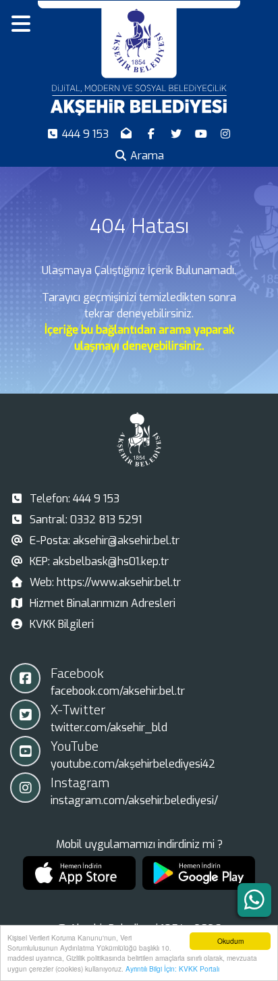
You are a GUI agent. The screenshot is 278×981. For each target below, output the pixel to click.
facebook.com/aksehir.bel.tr (118, 691)
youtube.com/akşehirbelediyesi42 (133, 764)
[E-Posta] (127, 134)
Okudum (230, 941)
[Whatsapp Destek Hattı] (254, 900)
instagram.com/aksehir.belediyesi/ (134, 800)
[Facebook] (152, 134)
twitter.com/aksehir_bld (109, 727)
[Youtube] (202, 134)
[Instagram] (226, 134)
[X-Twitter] (177, 134)
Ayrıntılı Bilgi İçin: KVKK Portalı (172, 968)
